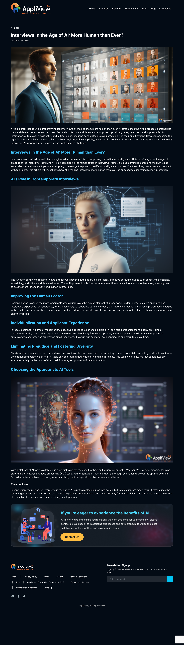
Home (92, 8)
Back (16, 27)
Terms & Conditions (78, 577)
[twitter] (24, 596)
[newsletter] (170, 579)
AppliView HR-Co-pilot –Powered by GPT (45, 582)
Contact (59, 577)
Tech (144, 8)
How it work (131, 8)
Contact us (165, 8)
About (46, 577)
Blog (153, 8)
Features (103, 8)
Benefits (116, 8)
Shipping (48, 588)
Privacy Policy (31, 577)
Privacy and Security (80, 582)
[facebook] (18, 596)
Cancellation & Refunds (26, 588)
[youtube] (13, 596)
